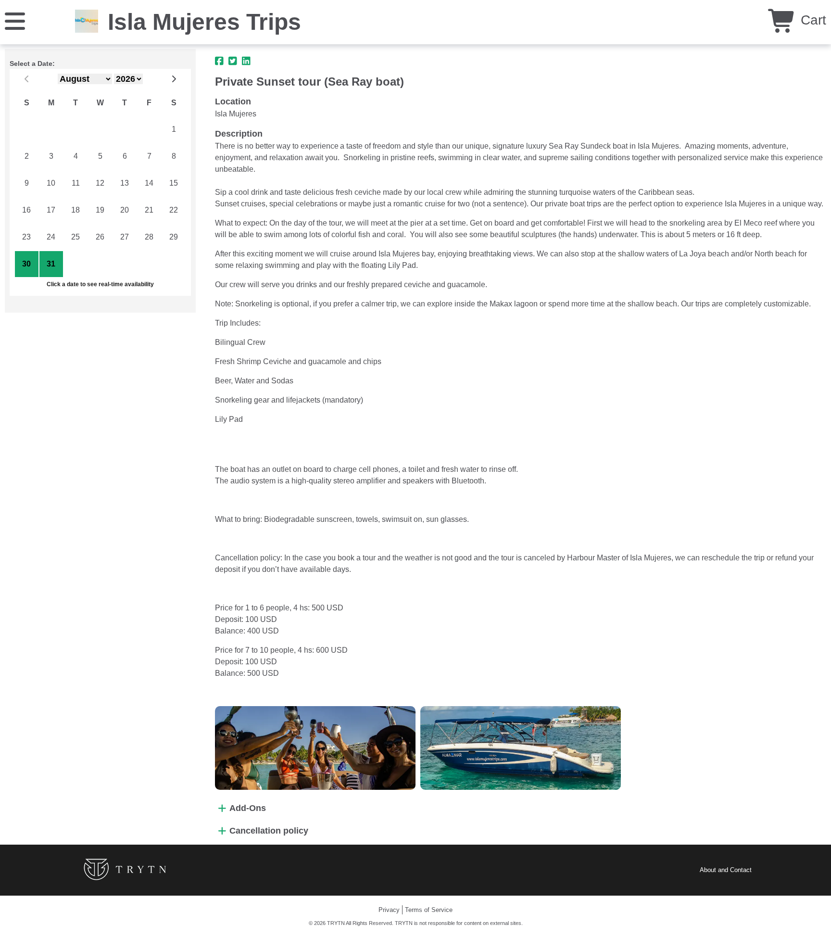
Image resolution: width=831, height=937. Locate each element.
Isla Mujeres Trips (204, 22)
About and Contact (726, 870)
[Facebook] (219, 61)
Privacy (389, 909)
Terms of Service (429, 909)
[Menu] (15, 20)
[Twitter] (232, 61)
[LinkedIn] (246, 61)
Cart (811, 20)
